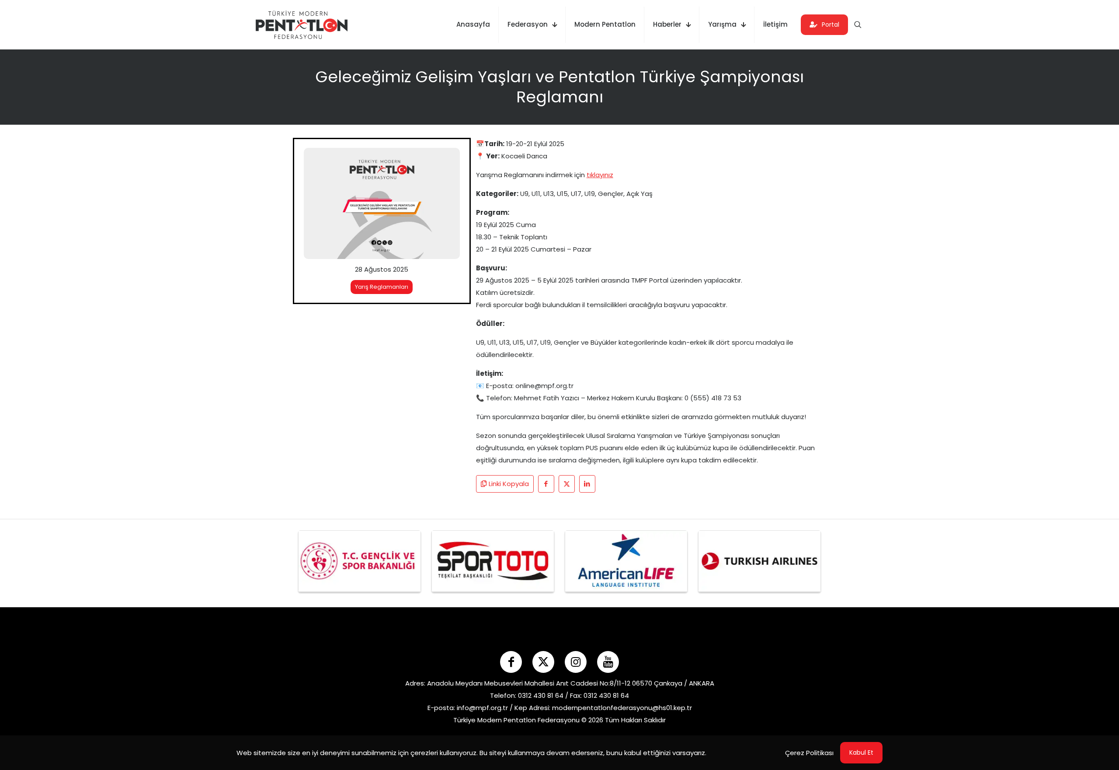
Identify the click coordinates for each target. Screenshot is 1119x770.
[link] (382, 203)
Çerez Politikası (809, 752)
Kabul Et (861, 752)
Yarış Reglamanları (381, 287)
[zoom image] (447, 160)
